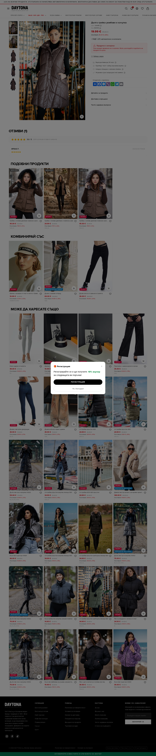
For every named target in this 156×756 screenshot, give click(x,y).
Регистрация (78, 382)
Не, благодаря (78, 389)
